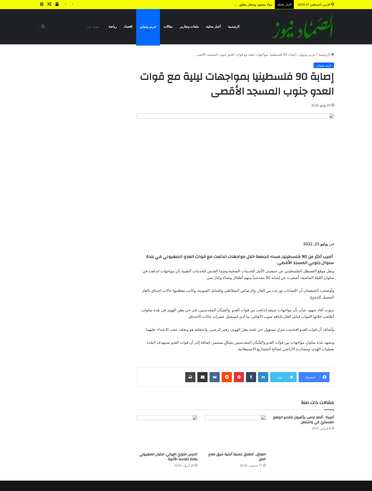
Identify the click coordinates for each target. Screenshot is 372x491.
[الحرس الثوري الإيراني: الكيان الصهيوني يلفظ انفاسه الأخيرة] (167, 432)
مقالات (168, 26)
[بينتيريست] (239, 377)
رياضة (113, 26)
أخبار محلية (213, 26)
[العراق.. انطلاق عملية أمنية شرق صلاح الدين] (235, 432)
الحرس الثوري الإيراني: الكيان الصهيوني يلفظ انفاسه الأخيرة (168, 456)
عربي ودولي (148, 26)
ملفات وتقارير (189, 26)
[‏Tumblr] (251, 377)
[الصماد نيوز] (302, 26)
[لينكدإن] (263, 377)
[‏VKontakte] (215, 377)
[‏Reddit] (227, 377)
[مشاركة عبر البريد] (202, 377)
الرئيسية (234, 26)
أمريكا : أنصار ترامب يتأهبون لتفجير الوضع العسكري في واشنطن (303, 419)
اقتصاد (128, 26)
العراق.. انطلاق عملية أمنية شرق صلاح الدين (237, 456)
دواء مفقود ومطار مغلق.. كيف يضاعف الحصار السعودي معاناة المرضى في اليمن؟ (215, 4)
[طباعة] (190, 377)
